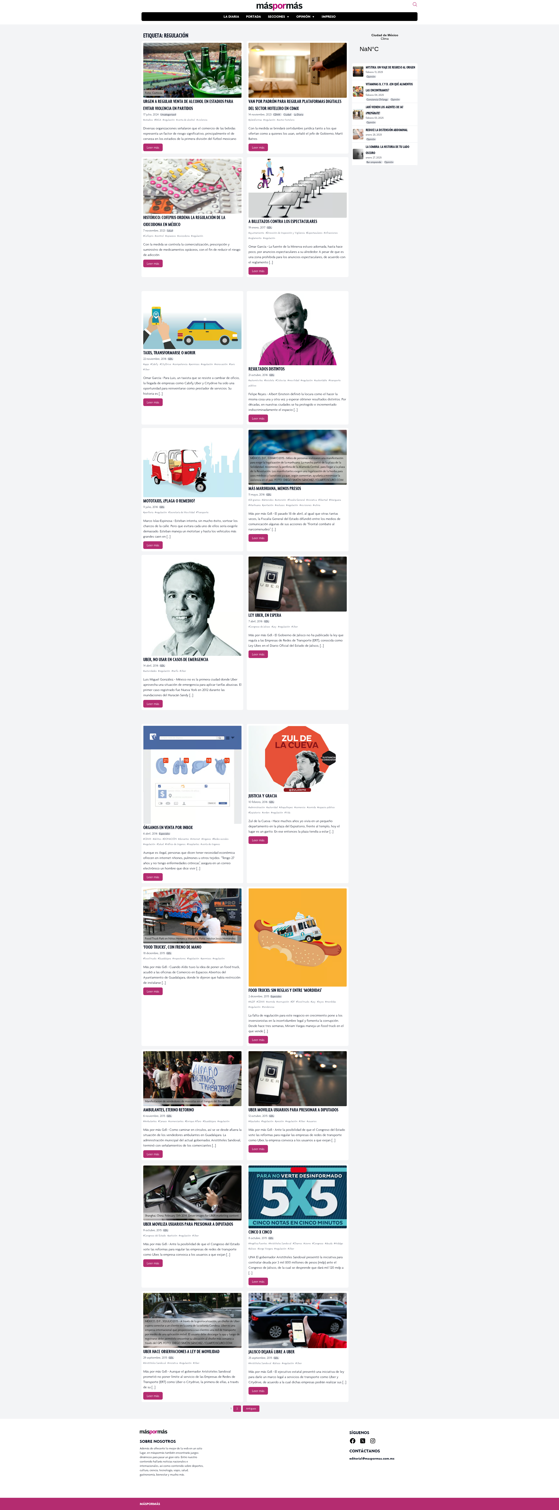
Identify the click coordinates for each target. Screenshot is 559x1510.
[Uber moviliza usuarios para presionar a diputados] (297, 1078)
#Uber (146, 369)
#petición (172, 1235)
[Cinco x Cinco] (297, 1196)
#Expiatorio (254, 812)
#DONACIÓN (170, 838)
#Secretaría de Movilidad (181, 512)
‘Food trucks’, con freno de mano (172, 947)
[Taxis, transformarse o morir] (192, 321)
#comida (311, 807)
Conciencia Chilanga (377, 99)
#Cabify (154, 364)
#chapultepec (286, 807)
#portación (268, 505)
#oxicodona (183, 235)
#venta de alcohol (186, 119)
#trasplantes (193, 844)
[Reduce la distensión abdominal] (358, 134)
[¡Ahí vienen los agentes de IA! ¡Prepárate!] (358, 114)
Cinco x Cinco (260, 1232)
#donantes (184, 838)
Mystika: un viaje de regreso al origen (390, 67)
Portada (253, 16)
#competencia (180, 364)
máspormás (150, 1504)
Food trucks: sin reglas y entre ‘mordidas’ (285, 990)
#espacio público (326, 807)
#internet (195, 838)
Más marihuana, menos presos (274, 488)
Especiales (164, 833)
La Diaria (231, 16)
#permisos (194, 364)
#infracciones (331, 232)
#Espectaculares (314, 232)
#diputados (254, 1121)
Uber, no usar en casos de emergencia (175, 659)
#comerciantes (176, 1121)
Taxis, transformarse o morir (169, 352)
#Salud (160, 844)
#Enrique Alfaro (193, 1121)
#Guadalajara (165, 958)
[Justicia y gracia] (297, 759)
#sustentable (321, 380)
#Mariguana (335, 499)
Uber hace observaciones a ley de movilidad (181, 1351)
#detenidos (268, 499)
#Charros (298, 1243)
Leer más (153, 147)
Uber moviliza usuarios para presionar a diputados (293, 1109)
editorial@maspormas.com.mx (371, 1458)
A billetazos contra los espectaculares (282, 221)
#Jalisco (252, 1248)
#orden (266, 812)
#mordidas (330, 1001)
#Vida (287, 812)
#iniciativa (311, 499)
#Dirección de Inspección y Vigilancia (285, 232)
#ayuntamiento (256, 232)
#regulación (169, 119)
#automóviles (255, 380)
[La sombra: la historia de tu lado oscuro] (358, 154)
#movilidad (294, 380)
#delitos (157, 838)
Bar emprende (374, 162)
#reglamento (255, 238)
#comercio (300, 807)
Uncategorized (168, 114)
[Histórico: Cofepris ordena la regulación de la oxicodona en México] (192, 186)
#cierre (307, 1243)
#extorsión (281, 499)
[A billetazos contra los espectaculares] (297, 188)
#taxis (232, 364)
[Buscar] (415, 4)
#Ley (274, 626)
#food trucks (150, 958)
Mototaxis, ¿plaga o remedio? (169, 501)
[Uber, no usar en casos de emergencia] (192, 606)
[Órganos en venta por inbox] (192, 775)
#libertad (323, 499)
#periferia (148, 512)
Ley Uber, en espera (264, 615)
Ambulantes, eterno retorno (168, 1109)
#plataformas (255, 119)
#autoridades (150, 670)
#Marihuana (254, 505)
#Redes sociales (220, 838)
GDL (269, 227)
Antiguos (251, 1408)
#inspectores (179, 958)
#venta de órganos (210, 844)
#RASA (158, 119)
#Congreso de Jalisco (259, 626)
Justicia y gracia (262, 796)
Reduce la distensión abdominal (387, 130)
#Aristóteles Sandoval (280, 1243)
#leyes (320, 1001)
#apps (146, 364)
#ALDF (252, 1001)
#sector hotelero (286, 119)
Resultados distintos (266, 369)
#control (159, 235)
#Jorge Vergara (265, 1248)
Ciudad (288, 114)
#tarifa (175, 670)
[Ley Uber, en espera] (297, 584)
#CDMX (147, 838)
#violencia (202, 119)
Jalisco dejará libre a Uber (271, 1351)
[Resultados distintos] (297, 329)
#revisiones (306, 505)
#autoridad (272, 807)
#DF (293, 1001)
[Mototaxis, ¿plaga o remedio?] (192, 463)
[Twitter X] (362, 1441)
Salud (170, 230)
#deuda (329, 1243)
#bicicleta (269, 380)
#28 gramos (254, 499)
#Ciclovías (281, 380)
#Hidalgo (338, 1243)
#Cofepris (148, 235)
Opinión (303, 16)
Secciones (276, 16)
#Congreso (318, 1243)
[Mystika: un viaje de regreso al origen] (358, 71)
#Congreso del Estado (155, 1235)
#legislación (193, 958)
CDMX (277, 114)
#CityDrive (166, 364)
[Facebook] (352, 1441)
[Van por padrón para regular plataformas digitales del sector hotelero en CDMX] (297, 70)
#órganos (207, 838)
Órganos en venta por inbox (168, 827)
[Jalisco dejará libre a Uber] (297, 1320)
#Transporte (202, 512)
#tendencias (268, 1006)
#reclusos (280, 505)
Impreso (329, 16)
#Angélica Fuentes (258, 1243)
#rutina (316, 505)
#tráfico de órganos (175, 844)
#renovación (221, 364)
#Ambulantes (150, 1121)
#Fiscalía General (296, 499)
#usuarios (311, 1121)
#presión (280, 1121)
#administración (257, 807)
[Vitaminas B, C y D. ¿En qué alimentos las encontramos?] (358, 91)
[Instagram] (372, 1441)
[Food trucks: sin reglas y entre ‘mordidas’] (297, 937)
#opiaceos (170, 235)
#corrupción (283, 1001)
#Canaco (162, 1121)
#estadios (148, 119)
